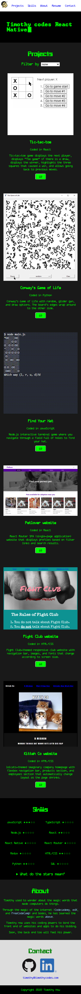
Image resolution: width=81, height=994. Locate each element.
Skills (32, 5)
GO (40, 176)
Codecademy (62, 909)
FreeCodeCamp (20, 913)
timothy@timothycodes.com (40, 977)
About (44, 5)
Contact (70, 5)
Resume (56, 5)
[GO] (40, 133)
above (49, 916)
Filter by (30, 63)
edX (75, 909)
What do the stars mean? (42, 873)
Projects (18, 5)
